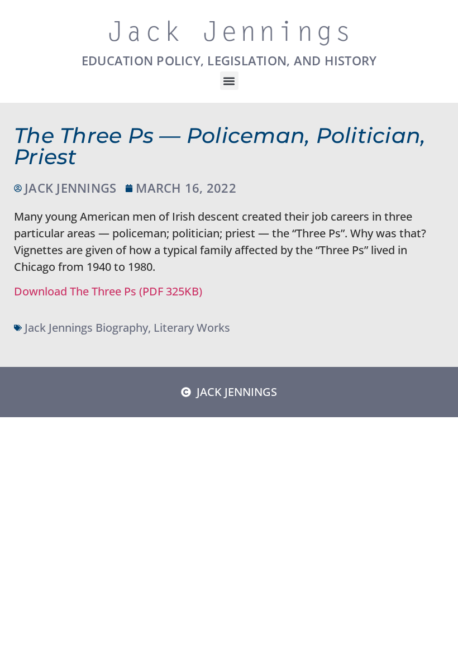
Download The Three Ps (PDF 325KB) (108, 291)
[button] (229, 80)
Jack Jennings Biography (86, 327)
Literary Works (192, 327)
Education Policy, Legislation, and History (229, 60)
